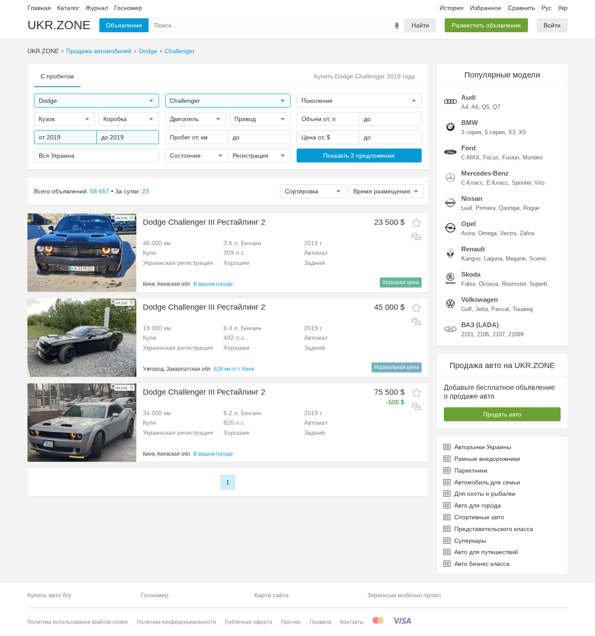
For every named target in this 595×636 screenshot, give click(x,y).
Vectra (508, 233)
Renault (473, 249)
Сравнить (521, 7)
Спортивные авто (479, 517)
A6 (474, 107)
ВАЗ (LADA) (480, 324)
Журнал (96, 7)
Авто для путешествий (486, 551)
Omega (487, 233)
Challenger (180, 50)
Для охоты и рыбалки (484, 493)
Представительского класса (493, 528)
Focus (491, 157)
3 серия (471, 132)
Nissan (471, 198)
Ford (468, 148)
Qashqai (509, 208)
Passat (500, 309)
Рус (546, 7)
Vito (539, 182)
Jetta (481, 309)
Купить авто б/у (49, 595)
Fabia (468, 284)
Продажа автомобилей (99, 50)
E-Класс (497, 182)
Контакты (352, 622)
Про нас (291, 622)
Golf (466, 309)
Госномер (128, 7)
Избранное (485, 7)
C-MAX (470, 157)
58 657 (99, 191)
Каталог (68, 7)
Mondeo (533, 157)
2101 (467, 334)
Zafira (527, 233)
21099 (516, 334)
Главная (39, 7)
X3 (511, 132)
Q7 (496, 107)
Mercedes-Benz (485, 173)
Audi (468, 97)
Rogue (531, 208)
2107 (499, 334)
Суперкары (470, 540)
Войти (552, 25)
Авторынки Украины (482, 446)
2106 (483, 334)
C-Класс (472, 182)
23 (145, 191)
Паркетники (470, 470)
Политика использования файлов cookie (77, 622)
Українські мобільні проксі (404, 595)
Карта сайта (271, 595)
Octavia (488, 284)
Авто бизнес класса (482, 563)
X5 (522, 132)
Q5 (485, 107)
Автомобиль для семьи (487, 482)
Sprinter (521, 182)
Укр (563, 7)
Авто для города (477, 505)
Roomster (514, 284)
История (451, 7)
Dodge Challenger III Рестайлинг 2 (204, 222)
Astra (468, 233)
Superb (538, 284)
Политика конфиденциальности (176, 622)
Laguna (493, 258)
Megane (516, 258)
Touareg (523, 309)
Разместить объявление (486, 25)
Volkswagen (479, 299)
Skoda (470, 274)
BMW (469, 122)
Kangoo (470, 258)
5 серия (495, 132)
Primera (485, 208)
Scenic (538, 258)
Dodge (148, 50)
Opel (468, 223)
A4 (464, 107)
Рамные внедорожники (487, 458)
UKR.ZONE (59, 25)
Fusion (510, 157)
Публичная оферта (248, 622)
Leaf (466, 208)
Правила (320, 622)
